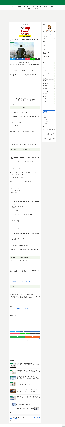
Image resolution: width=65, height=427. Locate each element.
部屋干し (49, 103)
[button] (37, 59)
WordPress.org (45, 123)
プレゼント (49, 67)
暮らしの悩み (49, 88)
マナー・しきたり (49, 70)
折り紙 (49, 86)
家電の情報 (49, 85)
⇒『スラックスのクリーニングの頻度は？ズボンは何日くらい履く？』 (21, 281)
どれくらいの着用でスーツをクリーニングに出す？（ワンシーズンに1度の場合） (26, 99)
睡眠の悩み (49, 96)
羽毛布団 (49, 99)
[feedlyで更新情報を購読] (17, 337)
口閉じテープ (49, 80)
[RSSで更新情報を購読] (32, 337)
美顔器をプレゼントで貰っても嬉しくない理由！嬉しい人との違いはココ (49, 39)
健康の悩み (49, 78)
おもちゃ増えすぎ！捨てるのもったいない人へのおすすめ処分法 (49, 52)
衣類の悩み (12, 315)
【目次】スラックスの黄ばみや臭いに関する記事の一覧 (20, 308)
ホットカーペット (49, 68)
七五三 (49, 75)
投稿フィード (45, 119)
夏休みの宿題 (49, 81)
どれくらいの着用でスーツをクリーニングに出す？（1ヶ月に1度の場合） (25, 100)
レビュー (49, 72)
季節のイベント (49, 83)
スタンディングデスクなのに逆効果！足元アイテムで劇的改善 (49, 48)
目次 (24, 95)
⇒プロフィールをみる (47, 34)
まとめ (15, 104)
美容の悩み (49, 98)
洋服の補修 (49, 93)
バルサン (49, 65)
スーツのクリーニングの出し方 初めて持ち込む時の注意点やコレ (22, 309)
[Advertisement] (32, 16)
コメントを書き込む (25, 414)
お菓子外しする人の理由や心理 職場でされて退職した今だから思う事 (49, 56)
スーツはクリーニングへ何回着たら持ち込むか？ (20, 98)
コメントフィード (45, 121)
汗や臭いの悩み (49, 91)
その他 (49, 62)
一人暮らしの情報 (49, 73)
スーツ (15, 315)
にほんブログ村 (45, 112)
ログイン (44, 117)
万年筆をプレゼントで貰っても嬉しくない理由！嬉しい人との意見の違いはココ (49, 43)
